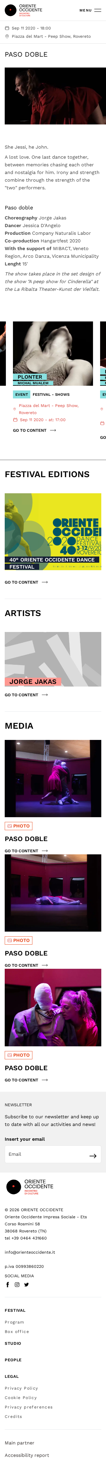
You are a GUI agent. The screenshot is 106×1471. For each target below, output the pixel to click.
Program (14, 1322)
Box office (17, 1331)
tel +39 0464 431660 (26, 1238)
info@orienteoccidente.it (30, 1252)
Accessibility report (27, 1455)
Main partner (19, 1443)
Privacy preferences (29, 1407)
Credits (13, 1416)
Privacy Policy (21, 1388)
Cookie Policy (21, 1397)
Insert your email (25, 1139)
